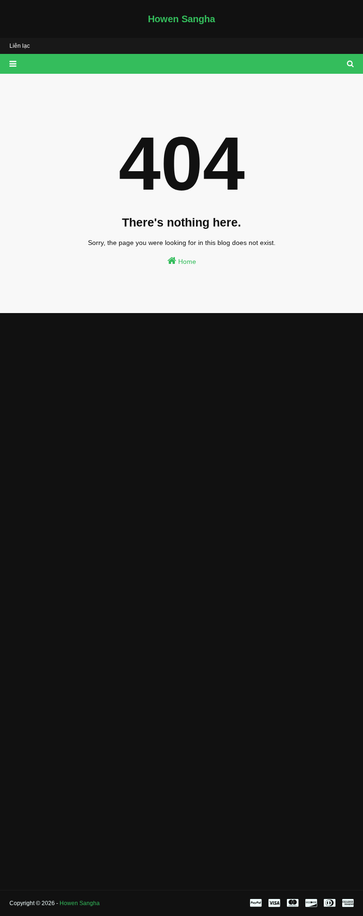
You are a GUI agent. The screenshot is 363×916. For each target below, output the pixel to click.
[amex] (347, 903)
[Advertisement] (181, 391)
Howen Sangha (181, 19)
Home (186, 261)
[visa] (274, 903)
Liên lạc (19, 46)
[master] (293, 903)
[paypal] (256, 903)
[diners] (329, 903)
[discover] (311, 903)
